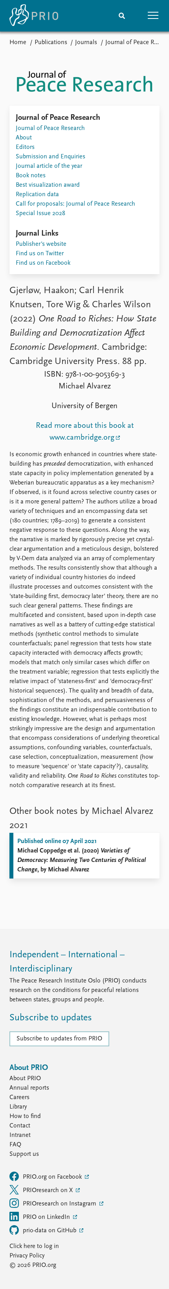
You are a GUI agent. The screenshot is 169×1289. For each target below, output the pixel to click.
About (24, 138)
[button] (153, 16)
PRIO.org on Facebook (53, 1177)
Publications (51, 42)
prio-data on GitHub (50, 1231)
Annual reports (29, 1088)
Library (18, 1107)
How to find (25, 1116)
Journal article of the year (49, 166)
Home (17, 42)
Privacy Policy (26, 1256)
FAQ (15, 1145)
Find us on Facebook (43, 263)
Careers (19, 1097)
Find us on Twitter (40, 254)
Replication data (37, 194)
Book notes (31, 176)
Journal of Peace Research (50, 128)
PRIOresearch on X (48, 1190)
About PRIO (25, 1078)
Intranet (20, 1135)
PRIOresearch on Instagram (60, 1204)
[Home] (33, 15)
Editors (25, 147)
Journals (86, 42)
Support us (24, 1154)
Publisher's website (41, 244)
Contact (19, 1126)
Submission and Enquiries (50, 157)
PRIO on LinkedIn (47, 1217)
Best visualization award (48, 185)
